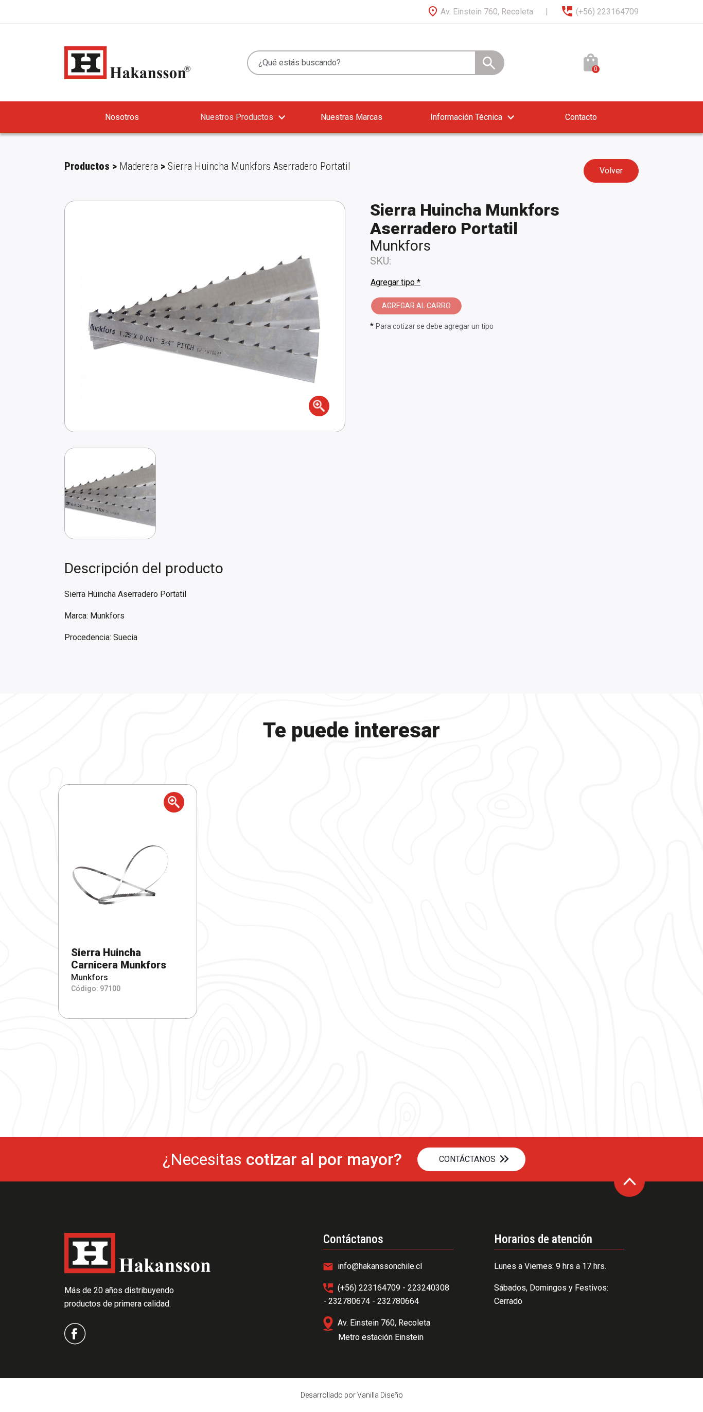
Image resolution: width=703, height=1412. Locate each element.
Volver (611, 170)
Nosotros (122, 117)
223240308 (428, 1288)
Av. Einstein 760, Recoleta (485, 11)
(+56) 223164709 (606, 11)
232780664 (398, 1301)
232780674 (350, 1301)
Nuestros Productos (236, 117)
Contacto (581, 117)
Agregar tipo (395, 282)
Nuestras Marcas (351, 117)
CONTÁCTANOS (467, 1159)
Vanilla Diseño (380, 1395)
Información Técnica (466, 117)
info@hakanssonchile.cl (379, 1266)
